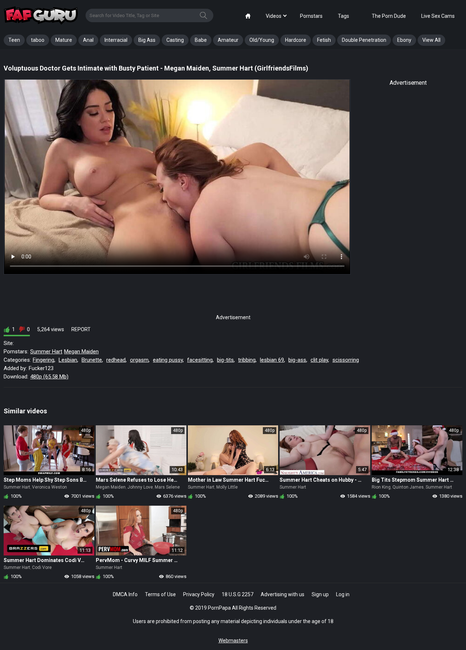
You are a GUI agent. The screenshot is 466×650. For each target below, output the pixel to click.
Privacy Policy (198, 594)
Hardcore (295, 40)
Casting (175, 40)
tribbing (247, 360)
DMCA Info (125, 594)
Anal (88, 40)
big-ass (297, 360)
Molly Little (227, 487)
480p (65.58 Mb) (49, 376)
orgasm (139, 360)
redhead (116, 360)
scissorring (345, 360)
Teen (14, 40)
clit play (319, 360)
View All (431, 40)
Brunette (92, 360)
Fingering (43, 360)
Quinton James (408, 487)
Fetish (324, 40)
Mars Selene (167, 487)
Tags (343, 16)
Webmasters (233, 640)
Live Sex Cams (438, 16)
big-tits (225, 360)
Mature (63, 40)
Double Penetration (364, 40)
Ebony (404, 40)
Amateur (228, 40)
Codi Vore (42, 567)
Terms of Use (160, 594)
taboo (37, 40)
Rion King (381, 487)
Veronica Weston (49, 487)
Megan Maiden (81, 351)
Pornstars (311, 16)
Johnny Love (140, 487)
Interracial (115, 40)
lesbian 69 (272, 360)
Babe (201, 40)
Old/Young (261, 40)
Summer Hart (46, 351)
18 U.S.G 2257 (237, 594)
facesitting (200, 360)
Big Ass (146, 40)
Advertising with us (282, 594)
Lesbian (68, 360)
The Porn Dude (389, 16)
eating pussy (168, 360)
